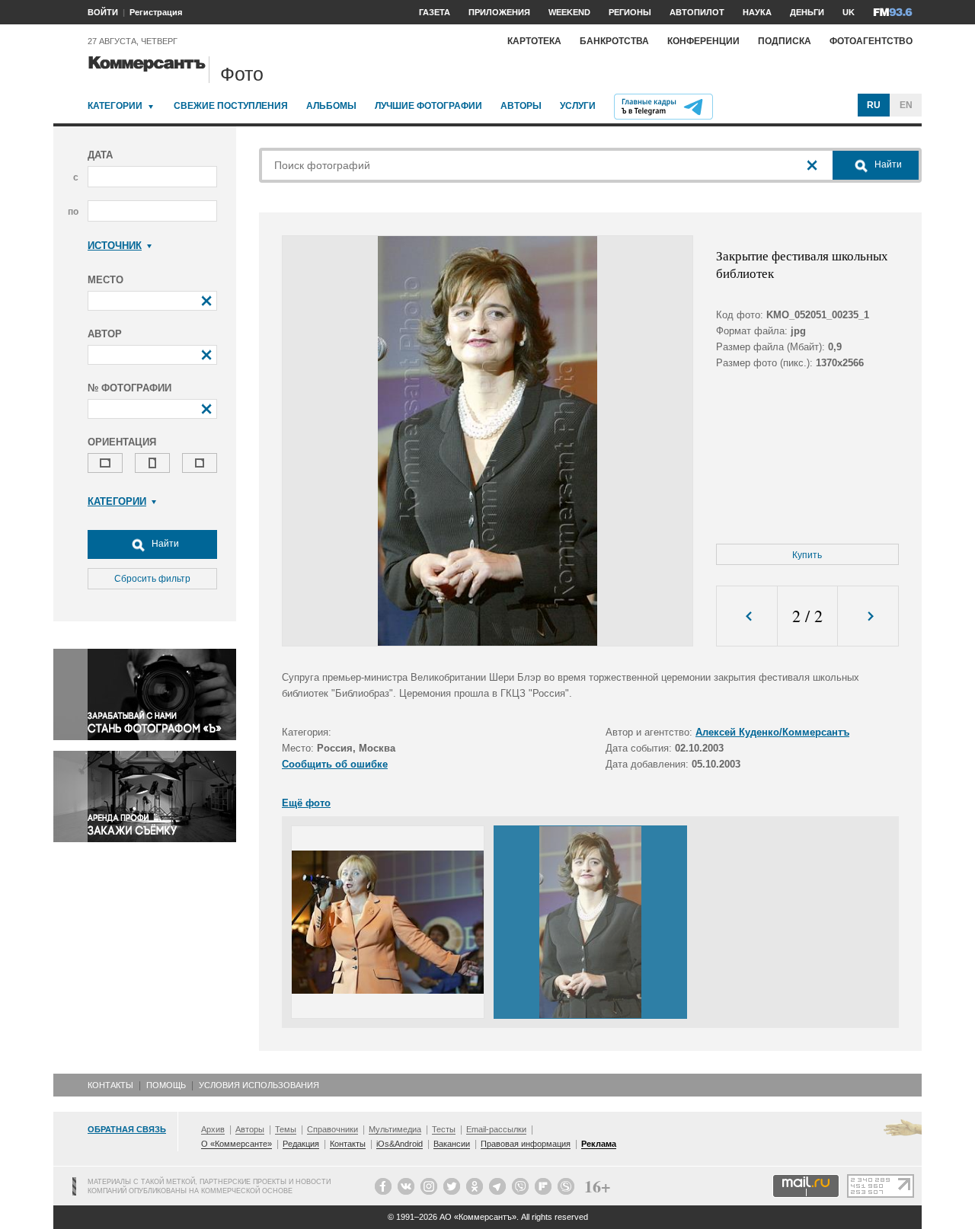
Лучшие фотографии (428, 106)
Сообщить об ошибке (335, 764)
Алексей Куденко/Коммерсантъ (772, 732)
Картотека (534, 41)
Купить (807, 555)
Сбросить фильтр (152, 578)
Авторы (521, 106)
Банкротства (614, 41)
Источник (115, 245)
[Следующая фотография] (868, 616)
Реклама (598, 1143)
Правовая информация (526, 1143)
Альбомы (331, 106)
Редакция (301, 1143)
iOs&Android (399, 1143)
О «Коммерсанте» (236, 1143)
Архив (213, 1129)
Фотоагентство (871, 41)
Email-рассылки (496, 1129)
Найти (164, 543)
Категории (115, 106)
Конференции (703, 41)
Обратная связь (127, 1129)
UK (848, 12)
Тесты (444, 1129)
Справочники (332, 1129)
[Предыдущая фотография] (747, 616)
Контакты (110, 1085)
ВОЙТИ (103, 12)
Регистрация (155, 12)
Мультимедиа (395, 1129)
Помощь (166, 1085)
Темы (285, 1129)
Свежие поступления (231, 106)
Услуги (578, 106)
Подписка (784, 41)
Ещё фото (306, 803)
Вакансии (451, 1143)
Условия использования (259, 1085)
